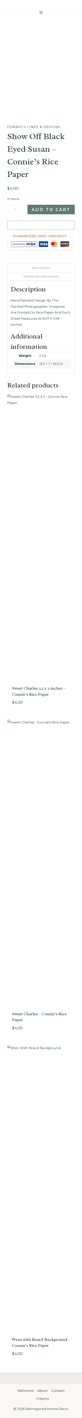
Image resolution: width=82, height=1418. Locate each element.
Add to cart (51, 209)
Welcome (25, 1391)
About (42, 1391)
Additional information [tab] (41, 276)
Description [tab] (41, 268)
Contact (58, 1391)
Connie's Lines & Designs (34, 127)
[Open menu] (41, 12)
